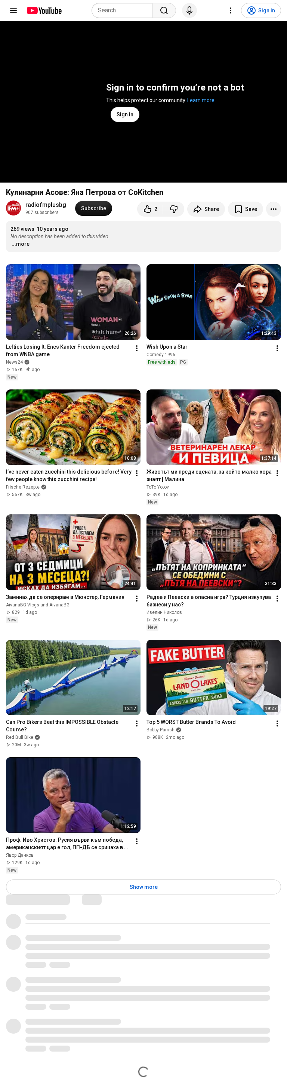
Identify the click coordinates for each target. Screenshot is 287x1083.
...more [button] (21, 244)
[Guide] (13, 10)
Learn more (201, 100)
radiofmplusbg (45, 204)
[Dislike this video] (173, 209)
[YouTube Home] (44, 10)
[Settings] (230, 10)
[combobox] (124, 10)
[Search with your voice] (189, 10)
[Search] (164, 10)
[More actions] (273, 209)
